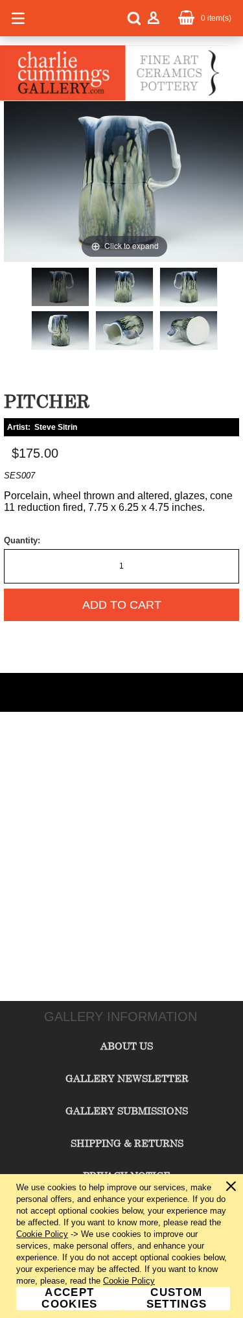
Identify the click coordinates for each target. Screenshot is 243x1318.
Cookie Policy (42, 1234)
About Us (126, 1046)
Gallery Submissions (126, 1110)
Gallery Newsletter (127, 1078)
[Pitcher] (60, 287)
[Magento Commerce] (113, 97)
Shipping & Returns (127, 1143)
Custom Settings (176, 1298)
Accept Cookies (69, 1298)
